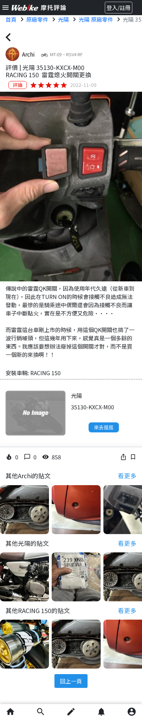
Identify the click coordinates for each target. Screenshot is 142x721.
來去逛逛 (103, 427)
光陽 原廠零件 (96, 19)
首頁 (11, 19)
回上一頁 (71, 681)
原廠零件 (37, 19)
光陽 (63, 19)
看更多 (127, 475)
